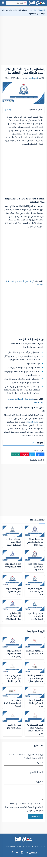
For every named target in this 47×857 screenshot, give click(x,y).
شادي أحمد (33, 78)
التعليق (39, 781)
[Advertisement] (23, 41)
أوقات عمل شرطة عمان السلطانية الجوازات (25, 283)
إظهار (8, 110)
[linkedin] (26, 853)
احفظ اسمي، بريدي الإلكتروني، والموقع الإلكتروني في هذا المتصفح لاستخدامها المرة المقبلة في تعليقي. (24, 807)
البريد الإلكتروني (35, 772)
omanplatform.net (32, 422)
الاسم (40, 762)
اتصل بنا (35, 846)
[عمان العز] (37, 3)
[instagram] (21, 853)
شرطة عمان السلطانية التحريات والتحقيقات (26, 400)
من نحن (42, 846)
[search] (24, 3)
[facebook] (11, 853)
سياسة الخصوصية (23, 846)
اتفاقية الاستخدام (8, 846)
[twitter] (16, 853)
